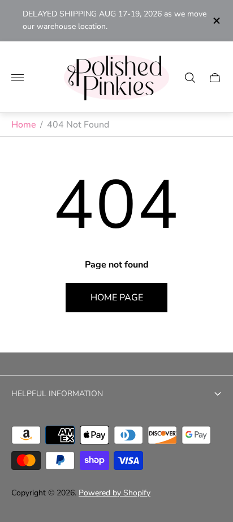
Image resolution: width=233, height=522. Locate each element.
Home (23, 124)
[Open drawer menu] (17, 77)
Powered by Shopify (114, 492)
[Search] (190, 77)
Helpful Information (57, 393)
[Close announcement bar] (216, 21)
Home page (116, 297)
